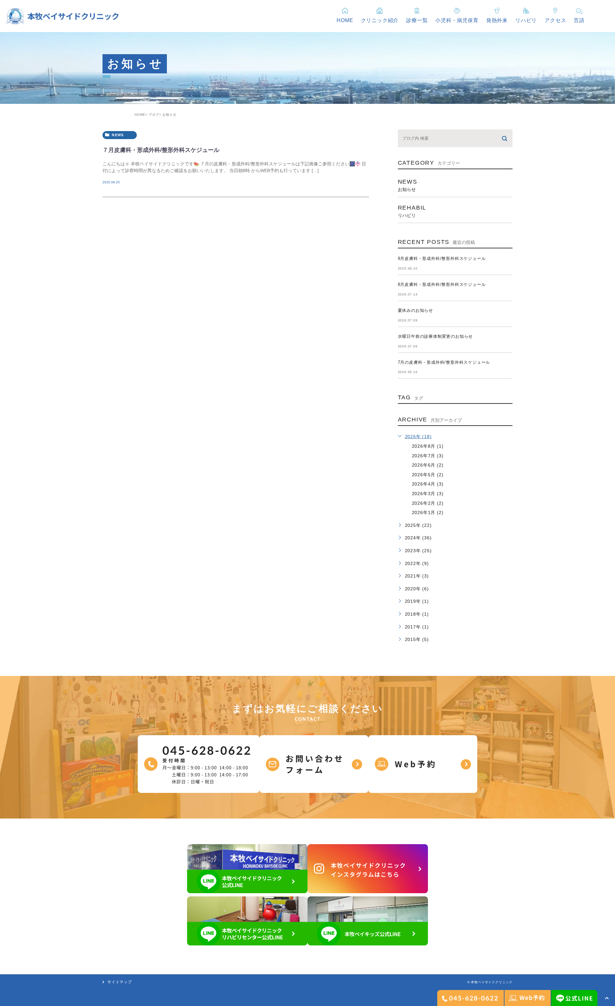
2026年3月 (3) (428, 493)
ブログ (154, 114)
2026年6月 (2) (428, 465)
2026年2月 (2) (428, 503)
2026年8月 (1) (428, 446)
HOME (140, 114)
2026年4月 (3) (428, 483)
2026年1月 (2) (428, 512)
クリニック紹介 (380, 20)
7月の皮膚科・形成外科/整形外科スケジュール (444, 362)
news (118, 135)
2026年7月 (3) (428, 455)
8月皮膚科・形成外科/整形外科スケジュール (442, 284)
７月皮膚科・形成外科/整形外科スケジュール (160, 150)
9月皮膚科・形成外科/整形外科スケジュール (442, 258)
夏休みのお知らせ (415, 310)
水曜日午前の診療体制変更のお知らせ (435, 336)
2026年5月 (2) (428, 474)
